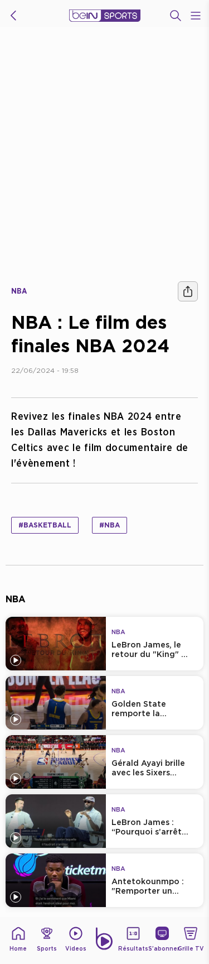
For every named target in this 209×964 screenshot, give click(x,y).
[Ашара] (188, 291)
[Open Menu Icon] (195, 15)
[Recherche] (175, 15)
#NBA (109, 525)
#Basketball (44, 525)
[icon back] (13, 15)
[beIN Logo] (104, 16)
